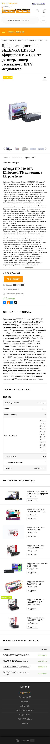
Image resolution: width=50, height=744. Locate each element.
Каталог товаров (15, 31)
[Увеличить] (25, 113)
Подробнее (32, 500)
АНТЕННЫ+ (25, 706)
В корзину (14, 279)
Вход (4, 3)
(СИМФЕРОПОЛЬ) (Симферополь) (16, 667)
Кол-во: (9, 285)
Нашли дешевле (12, 289)
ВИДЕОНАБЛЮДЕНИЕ (25, 710)
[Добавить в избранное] (44, 78)
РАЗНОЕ (25, 723)
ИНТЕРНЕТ (25, 702)
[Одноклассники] (8, 302)
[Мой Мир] (11, 302)
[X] (15, 302)
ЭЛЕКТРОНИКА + (25, 719)
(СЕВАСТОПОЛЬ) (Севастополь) (15, 661)
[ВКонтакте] (4, 302)
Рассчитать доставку (14, 294)
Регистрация (12, 3)
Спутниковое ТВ (25, 697)
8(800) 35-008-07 (38, 4)
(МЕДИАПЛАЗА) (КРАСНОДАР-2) (16, 655)
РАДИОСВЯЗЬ (25, 715)
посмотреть (29, 267)
